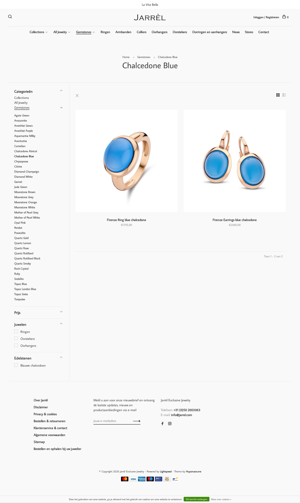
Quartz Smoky (22, 263)
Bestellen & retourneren (50, 421)
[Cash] (167, 480)
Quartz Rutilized (23, 253)
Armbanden (123, 32)
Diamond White (23, 176)
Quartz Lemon (22, 243)
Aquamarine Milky (24, 136)
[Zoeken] (10, 17)
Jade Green (20, 187)
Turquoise (19, 299)
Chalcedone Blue (168, 57)
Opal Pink (20, 222)
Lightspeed (166, 471)
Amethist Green (23, 125)
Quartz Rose (21, 248)
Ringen (105, 32)
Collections (37, 32)
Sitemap (39, 442)
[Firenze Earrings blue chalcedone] (235, 161)
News (236, 32)
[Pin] (158, 480)
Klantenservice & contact (50, 428)
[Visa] (133, 480)
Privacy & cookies (45, 414)
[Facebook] (162, 424)
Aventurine (20, 141)
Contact (263, 32)
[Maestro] (150, 480)
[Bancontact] (175, 480)
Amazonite (20, 120)
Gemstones (83, 32)
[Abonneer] (135, 420)
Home (126, 57)
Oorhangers (159, 32)
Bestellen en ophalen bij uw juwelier (57, 449)
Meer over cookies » (221, 499)
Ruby (17, 273)
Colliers (141, 32)
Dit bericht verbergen (196, 499)
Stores (249, 32)
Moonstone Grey (23, 197)
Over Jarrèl (41, 400)
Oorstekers (180, 32)
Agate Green (21, 115)
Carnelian (19, 146)
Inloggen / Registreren (266, 17)
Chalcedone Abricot (25, 151)
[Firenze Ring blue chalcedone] (127, 161)
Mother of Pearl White (27, 217)
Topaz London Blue (25, 289)
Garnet (18, 182)
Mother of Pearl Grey (26, 212)
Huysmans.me (193, 471)
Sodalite (19, 279)
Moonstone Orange (25, 202)
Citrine (18, 166)
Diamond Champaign (26, 171)
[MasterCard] (125, 480)
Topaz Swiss (21, 294)
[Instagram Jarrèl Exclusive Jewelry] (169, 424)
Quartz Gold (21, 238)
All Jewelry (60, 32)
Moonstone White (24, 207)
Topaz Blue (20, 284)
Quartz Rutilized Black (27, 258)
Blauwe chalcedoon (33, 365)
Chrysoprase (21, 161)
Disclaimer (41, 407)
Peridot (18, 228)
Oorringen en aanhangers (209, 32)
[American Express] (142, 480)
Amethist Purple (23, 131)
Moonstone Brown (24, 192)
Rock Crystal (21, 268)
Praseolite (20, 233)
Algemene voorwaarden (49, 435)
